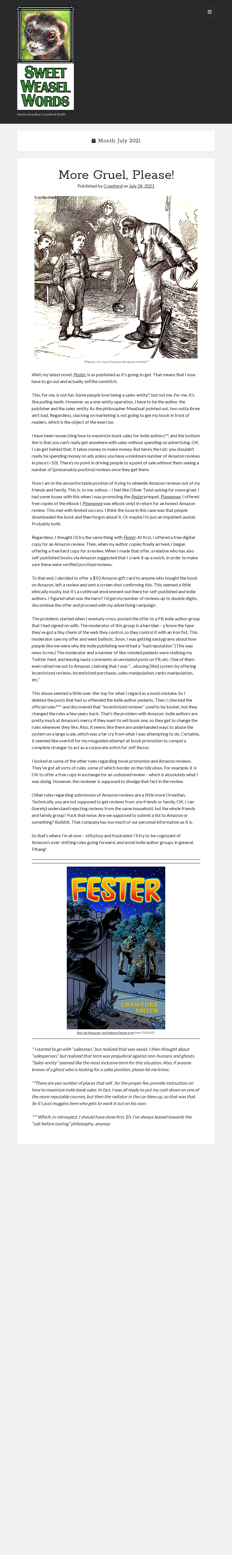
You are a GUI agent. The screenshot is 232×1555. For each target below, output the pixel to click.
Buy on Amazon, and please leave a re (105, 1032)
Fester (79, 374)
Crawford (113, 185)
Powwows (170, 496)
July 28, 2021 (141, 185)
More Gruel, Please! (116, 175)
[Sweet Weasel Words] (45, 107)
